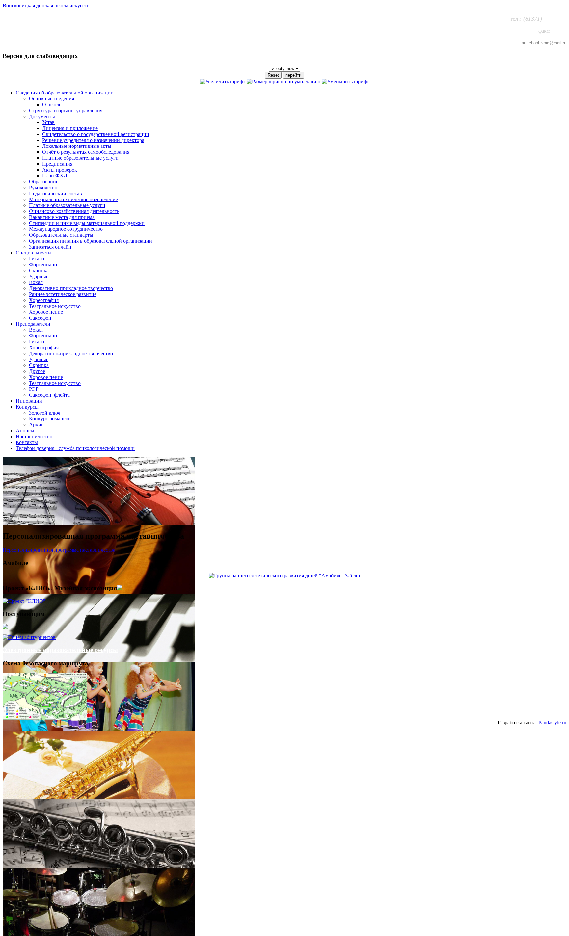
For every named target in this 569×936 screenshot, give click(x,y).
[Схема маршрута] (45, 718)
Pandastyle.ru (552, 722)
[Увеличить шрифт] (223, 81)
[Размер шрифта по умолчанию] (284, 81)
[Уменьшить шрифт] (345, 81)
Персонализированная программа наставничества (59, 550)
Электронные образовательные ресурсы (60, 649)
